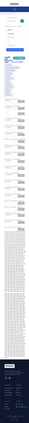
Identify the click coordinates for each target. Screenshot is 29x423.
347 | (20, 303)
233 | (17, 276)
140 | (21, 255)
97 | (11, 247)
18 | (16, 233)
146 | (17, 257)
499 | (6, 340)
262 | (20, 283)
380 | (14, 311)
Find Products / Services (16, 49)
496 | (15, 338)
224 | (12, 275)
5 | (11, 231)
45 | (14, 238)
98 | (13, 247)
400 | (11, 316)
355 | (23, 305)
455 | (9, 329)
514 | (8, 343)
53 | (12, 239)
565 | (11, 354)
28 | (17, 235)
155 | (21, 259)
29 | (19, 235)
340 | (20, 301)
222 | (6, 275)
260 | (14, 283)
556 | (6, 353)
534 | (22, 346)
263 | (23, 283)
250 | (6, 281)
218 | (16, 273)
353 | (17, 305)
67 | (24, 241)
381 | (17, 311)
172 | (8, 263)
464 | (17, 330)
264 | (6, 284)
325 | (17, 298)
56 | (19, 239)
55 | (16, 239)
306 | (6, 295)
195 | (11, 268)
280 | (11, 287)
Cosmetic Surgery (10, 70)
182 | (14, 265)
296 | (17, 291)
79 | (10, 244)
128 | (9, 254)
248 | (20, 279)
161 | (17, 260)
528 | (6, 346)
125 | (22, 252)
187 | (8, 267)
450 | (15, 327)
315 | (11, 297)
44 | (12, 238)
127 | (6, 254)
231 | (11, 276)
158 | (9, 260)
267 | (14, 284)
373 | (14, 309)
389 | (20, 313)
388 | (17, 313)
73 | (17, 243)
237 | (8, 278)
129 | (11, 254)
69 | (8, 243)
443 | (14, 325)
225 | (15, 275)
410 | (21, 317)
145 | (14, 257)
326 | (20, 298)
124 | (19, 252)
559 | (14, 353)
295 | (14, 291)
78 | (8, 244)
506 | (6, 341)
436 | (14, 324)
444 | (17, 325)
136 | (11, 255)
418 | (22, 319)
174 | (13, 263)
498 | (21, 338)
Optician (8, 92)
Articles (17, 390)
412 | (6, 319)
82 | (17, 244)
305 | (23, 293)
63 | (14, 241)
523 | (12, 345)
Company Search (9, 388)
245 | (11, 279)
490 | (18, 337)
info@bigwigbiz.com (23, 406)
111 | (8, 251)
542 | (6, 349)
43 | (10, 238)
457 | (15, 329)
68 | (6, 243)
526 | (20, 345)
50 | (6, 239)
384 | (6, 313)
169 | (19, 262)
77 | (6, 244)
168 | (16, 262)
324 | (14, 298)
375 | (20, 309)
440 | (6, 325)
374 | (17, 309)
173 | (11, 263)
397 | (23, 314)
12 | (24, 231)
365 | (11, 308)
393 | (11, 314)
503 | (17, 340)
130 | (14, 254)
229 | (6, 276)
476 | (14, 333)
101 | (21, 247)
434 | (8, 324)
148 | (22, 257)
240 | (17, 278)
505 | (23, 340)
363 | (6, 308)
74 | (19, 243)
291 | (23, 289)
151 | (11, 259)
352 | (14, 305)
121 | (11, 252)
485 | (21, 335)
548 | (23, 349)
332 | (17, 300)
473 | (6, 333)
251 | (8, 281)
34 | (10, 236)
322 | (9, 298)
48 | (22, 238)
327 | (23, 298)
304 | (20, 293)
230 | (8, 276)
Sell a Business (8, 392)
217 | (13, 273)
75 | (22, 243)
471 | (18, 332)
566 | (14, 354)
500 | (8, 340)
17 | (14, 233)
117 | (22, 251)
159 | (11, 260)
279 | (8, 287)
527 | (23, 345)
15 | (9, 233)
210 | (14, 271)
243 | (6, 279)
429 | (14, 322)
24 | (8, 235)
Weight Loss (9, 95)
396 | (20, 314)
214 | (6, 273)
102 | (23, 247)
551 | (11, 351)
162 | (19, 260)
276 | (20, 286)
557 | (8, 353)
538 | (14, 348)
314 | (8, 297)
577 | (6, 357)
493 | (6, 338)
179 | (6, 265)
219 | (19, 273)
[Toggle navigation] (14, 9)
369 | (23, 308)
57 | (21, 239)
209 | (11, 271)
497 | (18, 338)
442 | (11, 325)
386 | (11, 313)
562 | (23, 353)
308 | (11, 295)
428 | (11, 322)
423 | (17, 321)
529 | (8, 346)
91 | (17, 246)
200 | (6, 270)
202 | (11, 270)
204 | (17, 270)
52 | (10, 239)
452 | (21, 327)
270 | (23, 284)
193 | (6, 268)
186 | (6, 267)
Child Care (8, 64)
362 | (23, 306)
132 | (19, 254)
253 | (14, 281)
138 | (16, 255)
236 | (6, 278)
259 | (11, 283)
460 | (6, 330)
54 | (14, 239)
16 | (11, 233)
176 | (19, 263)
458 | (18, 329)
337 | (11, 301)
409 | (18, 317)
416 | (16, 319)
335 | (6, 301)
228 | (23, 275)
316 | (13, 297)
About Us (18, 392)
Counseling (9, 73)
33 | (8, 236)
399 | (8, 316)
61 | (10, 241)
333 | (20, 300)
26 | (12, 235)
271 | (6, 286)
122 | (14, 252)
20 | (20, 233)
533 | (20, 346)
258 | (8, 283)
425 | (23, 321)
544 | (11, 349)
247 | (17, 279)
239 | (14, 278)
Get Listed (7, 390)
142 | (6, 257)
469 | (12, 332)
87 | (8, 246)
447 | (6, 327)
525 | (17, 345)
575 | (20, 356)
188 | (11, 267)
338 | (14, 301)
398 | (6, 316)
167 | (14, 262)
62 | (12, 241)
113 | (12, 251)
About (12, 420)
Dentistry (8, 75)
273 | (11, 286)
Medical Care (9, 86)
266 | (11, 284)
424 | (20, 321)
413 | (8, 319)
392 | (8, 314)
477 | (18, 333)
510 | (17, 341)
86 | (6, 246)
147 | (20, 257)
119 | (6, 252)
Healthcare (8, 84)
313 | (6, 297)
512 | (22, 341)
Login (6, 404)
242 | (23, 278)
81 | (15, 244)
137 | (13, 255)
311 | (20, 295)
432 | (23, 322)
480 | (6, 335)
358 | (11, 306)
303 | (17, 293)
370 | (6, 309)
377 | (6, 311)
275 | (17, 286)
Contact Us (18, 395)
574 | (17, 356)
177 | (21, 263)
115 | (17, 251)
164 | (6, 262)
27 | (14, 235)
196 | (14, 268)
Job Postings (19, 388)
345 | (14, 303)
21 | (22, 233)
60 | (8, 241)
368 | (20, 308)
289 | (17, 289)
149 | (6, 259)
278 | (6, 287)
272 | (8, 286)
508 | (11, 341)
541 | (23, 348)
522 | (9, 345)
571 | (8, 356)
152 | (13, 259)
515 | (11, 343)
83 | (19, 244)
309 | (14, 295)
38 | (19, 236)
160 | (14, 260)
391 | (6, 314)
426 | (6, 322)
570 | (6, 356)
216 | (11, 273)
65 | (19, 241)
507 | (8, 341)
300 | (8, 293)
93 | (22, 246)
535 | (6, 348)
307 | (8, 295)
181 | (12, 265)
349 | (6, 305)
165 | (8, 262)
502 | (14, 340)
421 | (11, 321)
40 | (24, 236)
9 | (18, 231)
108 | (19, 249)
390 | (23, 313)
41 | (5, 238)
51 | (8, 239)
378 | (8, 311)
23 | (6, 235)
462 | (11, 330)
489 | (15, 337)
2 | (6, 231)
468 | (9, 332)
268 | (17, 284)
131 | (17, 254)
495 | (12, 338)
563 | (6, 354)
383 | (23, 311)
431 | (20, 322)
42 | (7, 238)
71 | (13, 243)
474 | (8, 333)
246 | (14, 279)
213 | (22, 271)
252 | (11, 281)
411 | (24, 317)
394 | (14, 314)
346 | (17, 303)
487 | (9, 337)
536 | (8, 348)
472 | (21, 332)
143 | (9, 257)
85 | (24, 244)
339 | (17, 301)
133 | (22, 254)
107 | (16, 249)
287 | (11, 289)
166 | (11, 262)
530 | (11, 346)
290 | (20, 289)
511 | (20, 341)
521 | (6, 345)
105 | (11, 249)
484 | (18, 335)
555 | (23, 351)
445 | (20, 325)
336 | (8, 301)
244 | (8, 279)
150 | (8, 259)
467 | (6, 332)
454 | (6, 329)
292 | (6, 291)
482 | (12, 335)
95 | (6, 247)
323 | (12, 298)
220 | (21, 273)
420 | (8, 321)
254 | (17, 281)
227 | (20, 275)
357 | (8, 306)
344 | (11, 303)
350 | (8, 305)
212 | (19, 271)
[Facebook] (6, 378)
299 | (6, 293)
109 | (22, 249)
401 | (14, 316)
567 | (17, 354)
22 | (24, 233)
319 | (21, 297)
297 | (20, 291)
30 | (21, 235)
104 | (8, 249)
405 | (6, 317)
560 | (17, 353)
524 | (14, 345)
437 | (17, 324)
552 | (14, 351)
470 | (15, 332)
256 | (22, 281)
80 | (13, 244)
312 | (22, 295)
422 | (14, 321)
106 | (14, 249)
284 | (23, 287)
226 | (18, 275)
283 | (20, 287)
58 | (23, 239)
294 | (11, 291)
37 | (17, 236)
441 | (8, 325)
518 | (19, 343)
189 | (14, 267)
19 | (18, 233)
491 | (21, 337)
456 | (12, 329)
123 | (16, 252)
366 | (14, 308)
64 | (17, 241)
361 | (20, 306)
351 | (11, 305)
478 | (21, 333)
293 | (8, 291)
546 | (17, 349)
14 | (7, 233)
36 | (14, 236)
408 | (15, 317)
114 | (15, 251)
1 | (5, 231)
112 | (10, 251)
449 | (12, 327)
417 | (19, 319)
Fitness (7, 81)
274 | (14, 286)
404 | (23, 316)
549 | (6, 351)
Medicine (8, 89)
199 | (22, 268)
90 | (15, 246)
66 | (21, 241)
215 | (8, 273)
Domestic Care (9, 78)
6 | (13, 231)
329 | (8, 300)
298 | (23, 291)
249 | (23, 279)
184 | (19, 265)
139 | (19, 255)
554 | (20, 351)
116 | (20, 251)
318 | (19, 297)
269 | (20, 284)
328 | (6, 300)
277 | (23, 286)
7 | (15, 231)
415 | (14, 319)
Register (7, 406)
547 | (20, 349)
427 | (8, 322)
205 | (20, 270)
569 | (23, 354)
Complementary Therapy (12, 67)
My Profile (7, 408)
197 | (16, 268)
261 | (17, 283)
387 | (14, 313)
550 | (8, 351)
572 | (11, 356)
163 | (22, 260)
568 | (20, 354)
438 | (20, 324)
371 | (8, 309)
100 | (18, 247)
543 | (8, 349)
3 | (8, 231)
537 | (11, 348)
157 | (6, 260)
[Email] (9, 378)
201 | (8, 270)
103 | (6, 249)
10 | (20, 231)
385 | (8, 313)
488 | (12, 337)
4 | (10, 231)
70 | (10, 243)
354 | (20, 305)
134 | (6, 255)
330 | (11, 300)
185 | (22, 265)
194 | (8, 268)
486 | (6, 337)
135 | (8, 255)
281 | (14, 287)
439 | (23, 324)
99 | (16, 247)
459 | (21, 329)
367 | (17, 308)
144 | (11, 257)
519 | (21, 343)
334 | (22, 300)
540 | (20, 348)
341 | (23, 301)
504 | (20, 340)
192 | (22, 267)
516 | (13, 343)
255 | (20, 281)
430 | (17, 322)
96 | (8, 247)
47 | (19, 238)
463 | (14, 330)
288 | (14, 289)
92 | (19, 246)
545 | (14, 349)
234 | (20, 276)
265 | (8, 284)
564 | (8, 354)
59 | (6, 241)
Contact (16, 420)
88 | (10, 246)
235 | (22, 276)
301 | (11, 293)
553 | (17, 351)
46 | (17, 238)
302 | (14, 293)
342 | (6, 303)
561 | (20, 353)
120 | (9, 252)
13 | (5, 233)
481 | (9, 335)
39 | (21, 236)
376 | (23, 309)
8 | (16, 231)
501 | (11, 340)
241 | (20, 278)
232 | (14, 276)
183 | (17, 265)
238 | (11, 278)
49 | (24, 238)
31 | (24, 235)
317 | (16, 297)
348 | (23, 303)
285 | (6, 289)
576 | (23, 356)
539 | (17, 348)
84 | (22, 244)
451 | (18, 327)
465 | (20, 330)
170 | (22, 262)
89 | (13, 246)
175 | (16, 263)
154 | (18, 259)
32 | (6, 236)
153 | (16, 259)
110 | (6, 251)
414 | (11, 319)
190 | (16, 267)
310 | (17, 295)
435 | (11, 324)
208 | (8, 271)
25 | (10, 235)
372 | (11, 309)
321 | (6, 298)
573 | (14, 356)
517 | (16, 343)
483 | (15, 335)
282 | (17, 287)
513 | (6, 343)
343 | (8, 303)
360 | (17, 306)
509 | (14, 341)
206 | (23, 270)
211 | (17, 271)
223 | (9, 275)
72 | (15, 243)
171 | (6, 263)
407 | (12, 317)
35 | (12, 236)
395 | (17, 314)
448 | (9, 327)
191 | (19, 267)
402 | (17, 316)
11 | (22, 231)
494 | (9, 338)
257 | (6, 283)
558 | (11, 353)
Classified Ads (8, 395)
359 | (14, 306)
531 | (14, 346)
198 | (19, 268)
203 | (14, 270)
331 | (14, 300)
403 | (20, 316)
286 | (8, 289)
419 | (6, 321)
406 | (8, 317)
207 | (6, 271)
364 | (8, 308)
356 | (6, 306)
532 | (17, 346)
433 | (6, 324)
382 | (20, 311)
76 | (24, 243)
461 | (8, 330)
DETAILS (21, 101)
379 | (11, 311)
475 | (11, 333)
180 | (9, 265)
